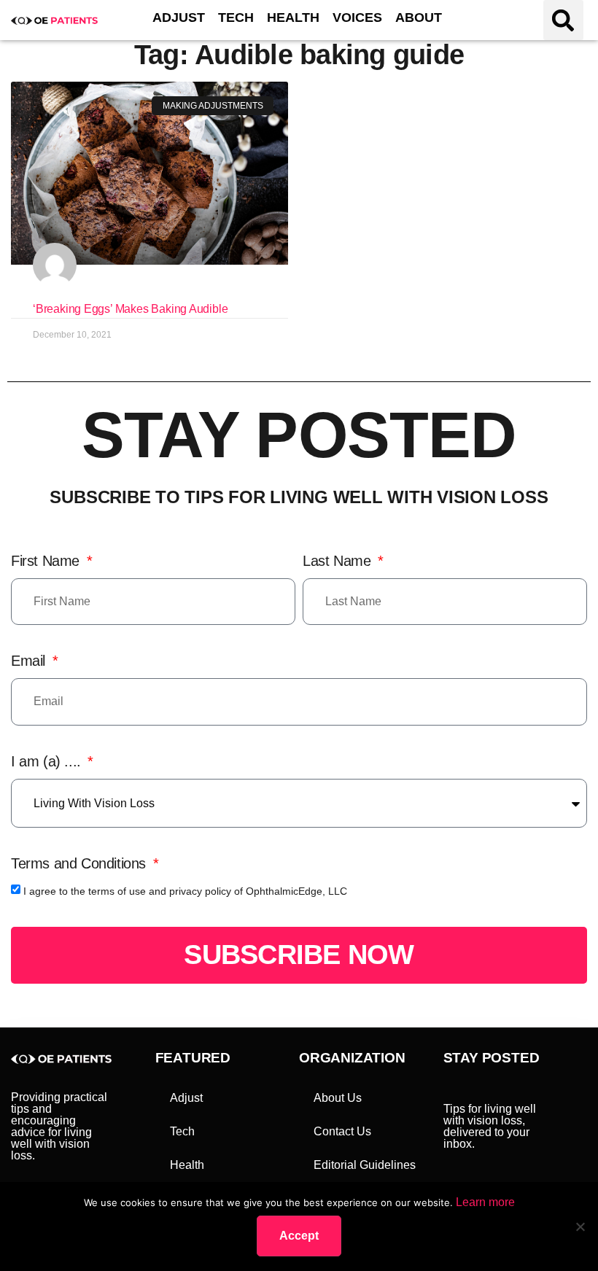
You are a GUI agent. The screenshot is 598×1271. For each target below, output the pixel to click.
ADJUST (178, 17)
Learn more (485, 1202)
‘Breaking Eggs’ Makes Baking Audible (130, 309)
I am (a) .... (48, 761)
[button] (563, 20)
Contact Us (342, 1131)
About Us (338, 1098)
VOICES (357, 17)
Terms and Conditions (80, 863)
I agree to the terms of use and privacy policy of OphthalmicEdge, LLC (185, 891)
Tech (182, 1131)
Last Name (339, 561)
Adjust (186, 1098)
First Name (47, 561)
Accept (299, 1235)
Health (187, 1165)
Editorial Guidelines (365, 1165)
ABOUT (418, 17)
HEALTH (293, 17)
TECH (236, 17)
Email (30, 661)
